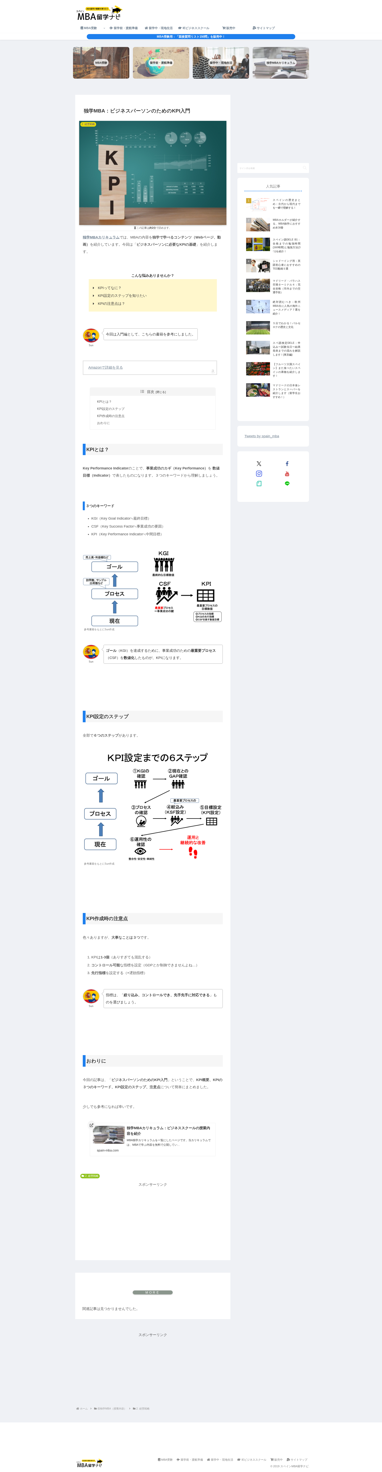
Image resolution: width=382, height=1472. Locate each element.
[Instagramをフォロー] (259, 474)
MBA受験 (166, 1459)
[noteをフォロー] (259, 484)
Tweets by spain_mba (262, 436)
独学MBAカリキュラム (101, 237)
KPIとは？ (104, 401)
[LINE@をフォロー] (287, 484)
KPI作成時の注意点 (111, 416)
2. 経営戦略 (91, 1176)
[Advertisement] (152, 1216)
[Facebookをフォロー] (287, 464)
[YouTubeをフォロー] (287, 474)
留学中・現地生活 (221, 1459)
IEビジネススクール (253, 1459)
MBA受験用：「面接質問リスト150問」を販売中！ (191, 36)
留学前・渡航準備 (191, 1459)
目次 (150, 392)
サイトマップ (298, 1459)
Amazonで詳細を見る (105, 367)
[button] (304, 168)
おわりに (103, 423)
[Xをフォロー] (259, 464)
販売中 (278, 1459)
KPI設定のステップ (111, 409)
